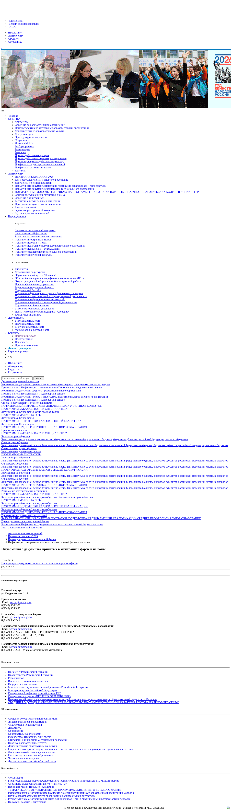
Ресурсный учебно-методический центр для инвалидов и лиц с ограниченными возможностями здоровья (69, 798)
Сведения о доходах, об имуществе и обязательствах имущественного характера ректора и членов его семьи (70, 749)
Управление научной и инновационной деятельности (46, 302)
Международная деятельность (32, 329)
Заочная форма (10, 411)
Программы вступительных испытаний (38, 204)
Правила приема (11, 387)
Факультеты (22, 342)
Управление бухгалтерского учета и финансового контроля (49, 293)
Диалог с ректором (19, 348)
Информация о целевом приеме (39, 387)
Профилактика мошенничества (33, 167)
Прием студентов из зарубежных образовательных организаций (52, 127)
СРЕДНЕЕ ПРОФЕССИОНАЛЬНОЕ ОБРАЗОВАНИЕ (169, 518)
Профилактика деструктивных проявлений (40, 164)
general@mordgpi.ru (21, 617)
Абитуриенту (16, 35)
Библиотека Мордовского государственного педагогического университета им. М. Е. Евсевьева (63, 780)
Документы (21, 121)
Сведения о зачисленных (29, 197)
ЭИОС (12, 26)
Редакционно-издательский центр (34, 287)
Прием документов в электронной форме (25, 521)
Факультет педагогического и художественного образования (50, 245)
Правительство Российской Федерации (30, 675)
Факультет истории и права (31, 242)
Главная (13, 115)
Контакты (20, 170)
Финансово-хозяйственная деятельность (31, 752)
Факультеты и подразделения (25, 724)
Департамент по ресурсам (30, 272)
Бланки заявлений (25, 207)
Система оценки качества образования (30, 755)
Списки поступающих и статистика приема (40, 194)
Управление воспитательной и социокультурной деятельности (51, 296)
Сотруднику (15, 41)
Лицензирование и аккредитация (27, 721)
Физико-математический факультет (35, 230)
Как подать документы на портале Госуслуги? (41, 179)
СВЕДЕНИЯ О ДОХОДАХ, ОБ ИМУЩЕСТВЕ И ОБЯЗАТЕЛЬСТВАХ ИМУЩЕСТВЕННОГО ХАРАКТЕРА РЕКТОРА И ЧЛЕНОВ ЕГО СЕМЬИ (93, 702)
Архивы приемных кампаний (32, 213)
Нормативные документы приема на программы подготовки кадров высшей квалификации (54, 396)
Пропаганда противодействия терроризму (39, 161)
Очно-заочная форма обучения (19, 448)
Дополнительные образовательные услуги (39, 131)
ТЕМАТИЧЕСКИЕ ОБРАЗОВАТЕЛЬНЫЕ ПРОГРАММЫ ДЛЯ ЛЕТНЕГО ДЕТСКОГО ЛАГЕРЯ (64, 789)
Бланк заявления (11, 524)
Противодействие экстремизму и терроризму (41, 158)
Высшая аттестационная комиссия (28, 681)
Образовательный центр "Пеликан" (35, 275)
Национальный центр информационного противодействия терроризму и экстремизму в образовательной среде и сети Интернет (82, 699)
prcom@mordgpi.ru (20, 602)
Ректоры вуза (22, 149)
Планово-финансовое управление (34, 284)
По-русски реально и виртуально (27, 802)
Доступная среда (24, 134)
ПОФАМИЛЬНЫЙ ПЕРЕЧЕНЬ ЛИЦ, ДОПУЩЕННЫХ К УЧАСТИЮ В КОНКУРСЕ (51, 405)
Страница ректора (18, 351)
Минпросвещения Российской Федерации (32, 690)
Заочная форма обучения (15, 436)
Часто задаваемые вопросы (23, 758)
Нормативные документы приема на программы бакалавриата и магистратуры (60, 185)
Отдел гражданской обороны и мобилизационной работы (48, 281)
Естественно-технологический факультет (38, 236)
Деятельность (16, 317)
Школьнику (15, 32)
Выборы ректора (24, 146)
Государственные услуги (22, 684)
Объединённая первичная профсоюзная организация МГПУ (49, 278)
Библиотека (21, 269)
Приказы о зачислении (14, 430)
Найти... (39, 378)
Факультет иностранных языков (33, 239)
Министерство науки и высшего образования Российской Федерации (48, 687)
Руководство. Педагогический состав (29, 736)
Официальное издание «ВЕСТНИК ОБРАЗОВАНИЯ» (39, 696)
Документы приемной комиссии (33, 182)
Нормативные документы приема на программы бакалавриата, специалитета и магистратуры (55, 384)
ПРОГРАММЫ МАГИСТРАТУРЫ (21, 414)
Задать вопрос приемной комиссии (35, 210)
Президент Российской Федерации (28, 671)
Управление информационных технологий (40, 299)
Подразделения (17, 216)
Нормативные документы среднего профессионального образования (54, 188)
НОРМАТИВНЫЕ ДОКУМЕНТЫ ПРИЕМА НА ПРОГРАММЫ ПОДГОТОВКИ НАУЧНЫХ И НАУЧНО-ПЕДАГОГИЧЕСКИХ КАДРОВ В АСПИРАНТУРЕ (107, 191)
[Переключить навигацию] (2, 110)
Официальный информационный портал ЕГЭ (34, 693)
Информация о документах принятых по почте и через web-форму (39, 563)
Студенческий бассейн (28, 290)
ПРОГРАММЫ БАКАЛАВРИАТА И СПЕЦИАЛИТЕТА (34, 408)
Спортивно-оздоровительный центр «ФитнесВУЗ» (37, 783)
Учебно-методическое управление (34, 308)
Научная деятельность (27, 323)
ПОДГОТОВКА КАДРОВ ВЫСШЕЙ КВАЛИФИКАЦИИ (102, 518)
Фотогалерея (15, 777)
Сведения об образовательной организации (40, 124)
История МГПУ (24, 143)
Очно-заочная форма (47, 411)
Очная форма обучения (14, 442)
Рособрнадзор (16, 678)
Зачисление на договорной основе (21, 445)
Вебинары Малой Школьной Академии (31, 786)
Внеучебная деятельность (29, 326)
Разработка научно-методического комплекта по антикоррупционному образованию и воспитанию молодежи (71, 792)
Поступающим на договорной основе (80, 387)
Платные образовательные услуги (27, 742)
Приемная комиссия (26, 345)
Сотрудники (22, 140)
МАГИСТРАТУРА (57, 518)
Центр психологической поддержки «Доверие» (42, 311)
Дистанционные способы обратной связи (32, 761)
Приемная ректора (25, 335)
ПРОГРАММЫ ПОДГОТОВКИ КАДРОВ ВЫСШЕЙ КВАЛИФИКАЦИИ (44, 421)
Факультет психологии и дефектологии (37, 248)
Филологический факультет (31, 233)
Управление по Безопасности (32, 305)
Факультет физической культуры (33, 254)
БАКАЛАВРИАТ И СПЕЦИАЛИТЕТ (23, 518)
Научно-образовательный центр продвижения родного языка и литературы (51, 795)
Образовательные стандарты (24, 733)
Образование (15, 730)
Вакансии (20, 152)
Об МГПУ (14, 118)
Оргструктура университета (31, 137)
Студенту (13, 38)
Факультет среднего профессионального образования (45, 251)
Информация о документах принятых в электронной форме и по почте (62, 524)
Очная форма (27, 411)
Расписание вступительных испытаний (38, 201)
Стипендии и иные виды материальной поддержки (37, 739)
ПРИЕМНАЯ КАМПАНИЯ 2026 (34, 176)
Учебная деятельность (27, 320)
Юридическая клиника (28, 314)
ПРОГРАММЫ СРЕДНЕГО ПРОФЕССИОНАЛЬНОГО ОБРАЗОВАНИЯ (44, 427)
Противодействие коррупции (32, 155)
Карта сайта (15, 20)
